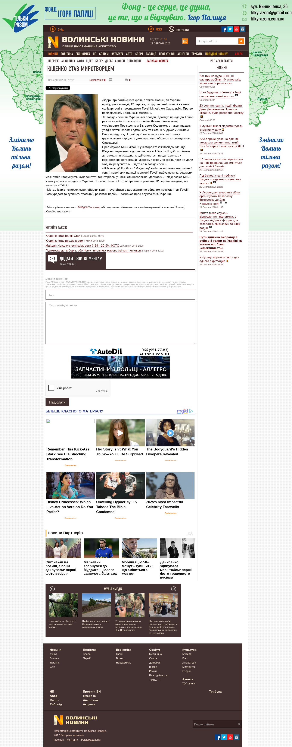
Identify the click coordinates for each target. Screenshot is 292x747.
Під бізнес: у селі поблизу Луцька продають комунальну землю (220, 179)
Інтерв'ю (53, 61)
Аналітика (68, 61)
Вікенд (153, 666)
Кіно (184, 658)
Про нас (59, 739)
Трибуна (197, 54)
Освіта (153, 658)
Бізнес (120, 658)
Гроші (119, 654)
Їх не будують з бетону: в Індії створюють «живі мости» (220, 94)
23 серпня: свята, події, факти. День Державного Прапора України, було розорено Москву (221, 109)
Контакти (72, 739)
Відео (89, 61)
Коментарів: (97, 80)
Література (189, 662)
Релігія (153, 671)
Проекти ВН (167, 54)
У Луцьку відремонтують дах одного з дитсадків (219, 259)
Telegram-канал (88, 207)
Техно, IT (154, 679)
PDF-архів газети (221, 61)
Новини (222, 67)
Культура (117, 54)
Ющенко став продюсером (64, 240)
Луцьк (53, 654)
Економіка (83, 54)
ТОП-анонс (189, 683)
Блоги (99, 61)
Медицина (155, 654)
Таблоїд (151, 54)
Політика (66, 54)
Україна (54, 662)
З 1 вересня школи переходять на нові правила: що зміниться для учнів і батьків (221, 162)
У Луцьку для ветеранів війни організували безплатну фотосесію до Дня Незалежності (219, 198)
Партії (86, 658)
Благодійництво (158, 675)
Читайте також (56, 227)
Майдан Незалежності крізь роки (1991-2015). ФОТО (82, 245)
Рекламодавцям (90, 739)
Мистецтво (189, 666)
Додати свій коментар (81, 259)
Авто (129, 54)
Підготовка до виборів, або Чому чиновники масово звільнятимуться (93, 250)
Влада (87, 654)
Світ (52, 666)
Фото (80, 61)
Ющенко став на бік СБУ (63, 235)
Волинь (54, 658)
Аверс (239, 54)
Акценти (183, 54)
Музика (186, 654)
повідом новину (216, 54)
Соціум (104, 54)
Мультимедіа (113, 589)
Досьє (109, 61)
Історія (186, 671)
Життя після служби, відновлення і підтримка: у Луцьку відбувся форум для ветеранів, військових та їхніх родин (219, 220)
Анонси (120, 61)
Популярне (134, 61)
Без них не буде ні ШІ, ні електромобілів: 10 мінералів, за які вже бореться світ (220, 79)
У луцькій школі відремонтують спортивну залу (220, 127)
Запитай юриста (157, 61)
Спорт (139, 54)
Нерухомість (123, 662)
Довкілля (154, 662)
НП (94, 54)
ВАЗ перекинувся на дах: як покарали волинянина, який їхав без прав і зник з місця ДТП (221, 142)
